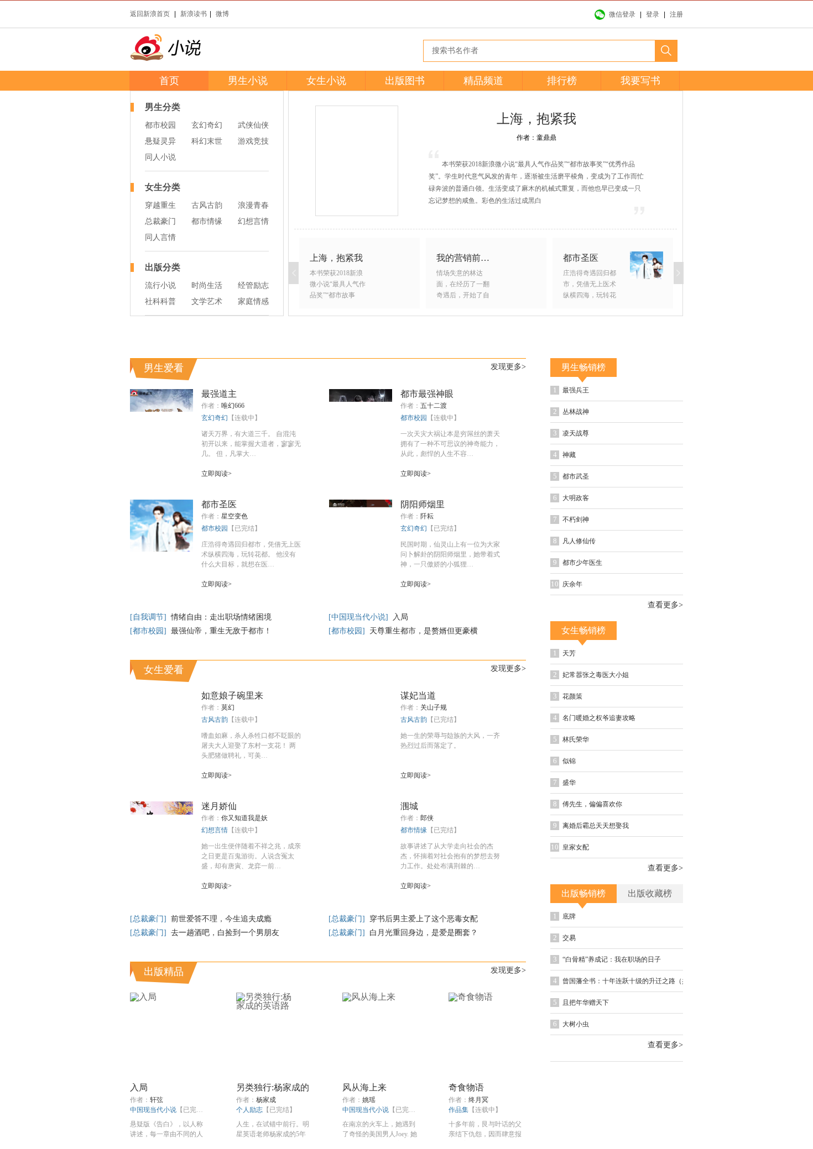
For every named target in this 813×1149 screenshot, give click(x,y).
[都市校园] (149, 631)
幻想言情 (253, 221)
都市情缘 (206, 221)
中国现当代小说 (153, 1110)
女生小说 (326, 80)
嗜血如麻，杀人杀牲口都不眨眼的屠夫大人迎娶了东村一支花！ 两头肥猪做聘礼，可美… (251, 745)
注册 (676, 14)
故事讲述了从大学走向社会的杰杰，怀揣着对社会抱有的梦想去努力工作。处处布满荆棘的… (450, 856)
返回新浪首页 (150, 14)
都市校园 (160, 125)
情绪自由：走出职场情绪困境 (221, 617)
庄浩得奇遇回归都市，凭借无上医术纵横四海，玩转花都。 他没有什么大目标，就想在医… (251, 554)
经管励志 (253, 285)
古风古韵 (206, 205)
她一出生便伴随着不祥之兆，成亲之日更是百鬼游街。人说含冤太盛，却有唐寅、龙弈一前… (251, 856)
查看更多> (665, 605)
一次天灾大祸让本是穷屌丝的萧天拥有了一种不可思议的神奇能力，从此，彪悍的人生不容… (450, 444)
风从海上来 (364, 1087)
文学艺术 (206, 301)
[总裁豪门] (149, 919)
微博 (222, 14)
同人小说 (160, 157)
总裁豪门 (160, 221)
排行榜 (562, 80)
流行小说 (160, 285)
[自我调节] (149, 617)
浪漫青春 (253, 205)
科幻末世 (206, 141)
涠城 (409, 806)
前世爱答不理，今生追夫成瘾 (221, 919)
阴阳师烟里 (422, 504)
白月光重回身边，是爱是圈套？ (423, 932)
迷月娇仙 (219, 806)
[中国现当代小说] (359, 617)
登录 (652, 14)
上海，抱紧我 (536, 119)
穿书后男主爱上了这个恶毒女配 (423, 919)
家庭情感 (253, 301)
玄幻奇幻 (206, 125)
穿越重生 (160, 205)
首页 (169, 80)
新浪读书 (193, 14)
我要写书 (640, 80)
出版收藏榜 (650, 893)
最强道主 (219, 393)
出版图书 (405, 80)
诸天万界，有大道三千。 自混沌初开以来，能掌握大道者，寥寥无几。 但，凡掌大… (251, 444)
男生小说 (248, 80)
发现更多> (508, 367)
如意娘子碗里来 (232, 695)
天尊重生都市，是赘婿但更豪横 (423, 631)
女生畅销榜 (583, 630)
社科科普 (160, 301)
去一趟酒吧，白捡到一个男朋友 (225, 932)
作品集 (458, 1110)
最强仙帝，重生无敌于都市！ (221, 631)
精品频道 (483, 80)
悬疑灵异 (160, 141)
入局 (400, 617)
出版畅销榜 (583, 893)
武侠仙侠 (253, 125)
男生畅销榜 (583, 367)
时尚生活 (206, 285)
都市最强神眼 (427, 393)
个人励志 (249, 1110)
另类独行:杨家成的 (272, 1087)
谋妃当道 (418, 695)
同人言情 (160, 237)
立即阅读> (216, 474)
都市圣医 (219, 504)
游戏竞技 (253, 141)
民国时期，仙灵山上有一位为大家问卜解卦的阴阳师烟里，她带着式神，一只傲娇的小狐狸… (450, 554)
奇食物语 (466, 1087)
